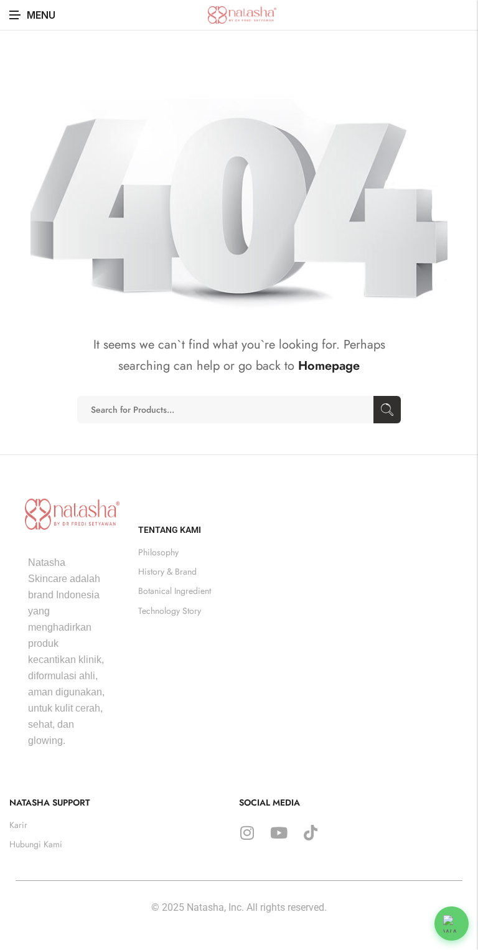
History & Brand (167, 571)
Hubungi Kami (35, 844)
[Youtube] (278, 833)
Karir (18, 825)
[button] (451, 923)
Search (387, 409)
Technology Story (169, 610)
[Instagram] (247, 833)
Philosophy (158, 552)
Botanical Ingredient (174, 591)
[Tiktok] (310, 833)
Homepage (329, 366)
